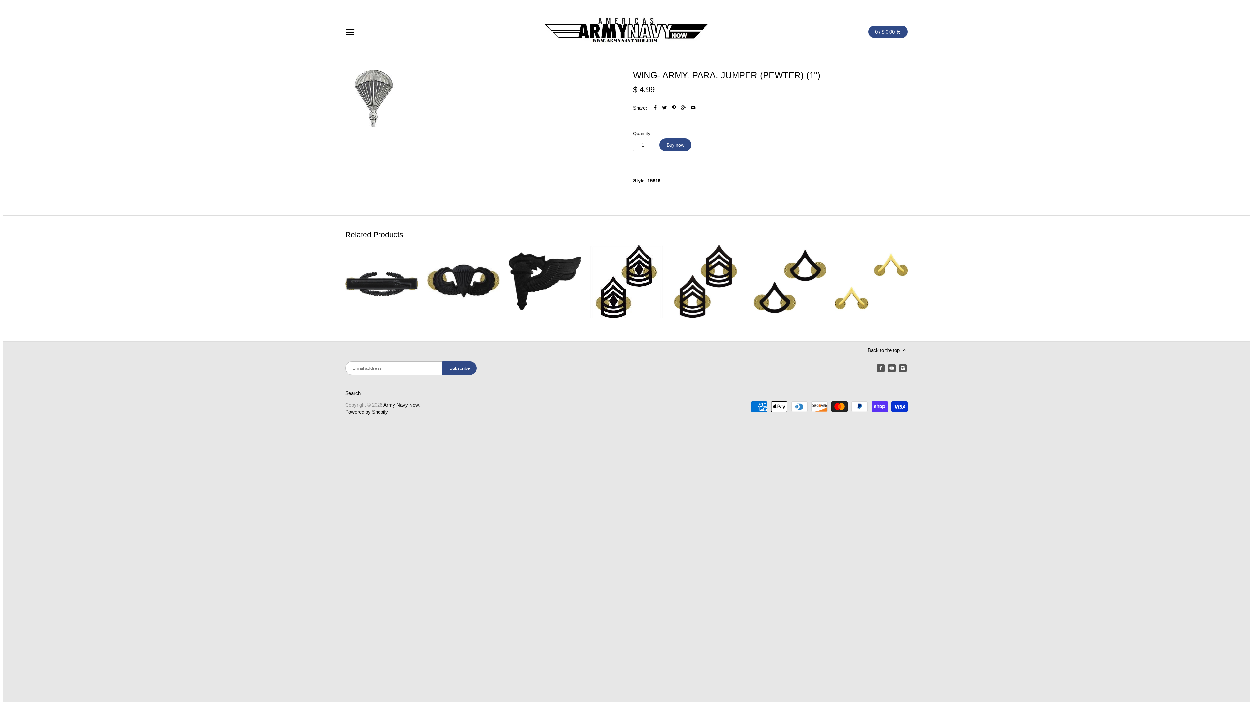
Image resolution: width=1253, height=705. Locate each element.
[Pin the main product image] (674, 108)
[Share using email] (693, 108)
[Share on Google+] (683, 108)
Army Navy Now (401, 405)
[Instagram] (903, 368)
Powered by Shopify (366, 412)
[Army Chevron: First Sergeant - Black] (626, 281)
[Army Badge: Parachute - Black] (463, 281)
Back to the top (884, 350)
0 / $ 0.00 (885, 32)
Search (353, 393)
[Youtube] (892, 368)
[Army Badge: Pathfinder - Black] (544, 281)
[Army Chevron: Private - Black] (789, 281)
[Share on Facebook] (655, 108)
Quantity (641, 133)
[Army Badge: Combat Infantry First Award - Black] (381, 281)
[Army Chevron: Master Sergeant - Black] (708, 281)
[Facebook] (881, 368)
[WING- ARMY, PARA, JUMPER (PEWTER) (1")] (373, 98)
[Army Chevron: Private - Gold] (871, 281)
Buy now (675, 145)
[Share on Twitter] (664, 108)
